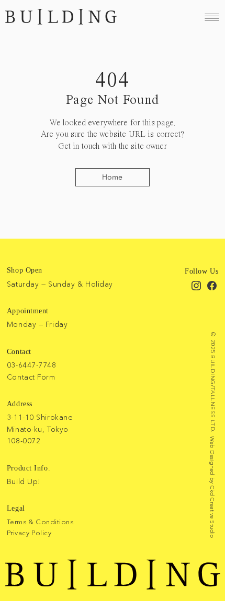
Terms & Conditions (40, 521)
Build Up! (24, 481)
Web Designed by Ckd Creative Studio (212, 487)
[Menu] (212, 16)
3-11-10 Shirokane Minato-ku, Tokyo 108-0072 (40, 429)
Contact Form (31, 377)
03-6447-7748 (32, 365)
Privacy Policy (29, 532)
